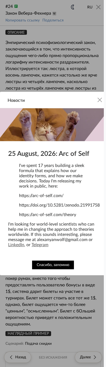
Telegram (40, 245)
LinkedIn (16, 245)
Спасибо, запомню (53, 265)
